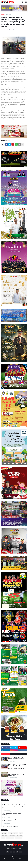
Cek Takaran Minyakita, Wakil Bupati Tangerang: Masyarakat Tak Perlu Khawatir (16, 759)
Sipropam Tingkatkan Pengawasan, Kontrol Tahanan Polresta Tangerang (13, 825)
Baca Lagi (13, 754)
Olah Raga (4, 835)
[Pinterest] (12, 144)
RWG (17, 856)
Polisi (3, 837)
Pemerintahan (12, 835)
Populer (6, 754)
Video (20, 837)
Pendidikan (19, 835)
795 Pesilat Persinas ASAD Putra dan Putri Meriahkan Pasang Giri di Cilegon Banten (17, 774)
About (9, 858)
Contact (15, 858)
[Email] (19, 144)
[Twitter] (9, 144)
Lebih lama (23, 148)
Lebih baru (4, 148)
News (21, 833)
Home (5, 858)
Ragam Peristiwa (10, 837)
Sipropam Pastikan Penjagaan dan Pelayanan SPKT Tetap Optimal (14, 819)
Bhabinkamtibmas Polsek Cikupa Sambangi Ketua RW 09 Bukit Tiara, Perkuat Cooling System (13, 806)
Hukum (10, 833)
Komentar (22, 754)
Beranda (3, 14)
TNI (16, 837)
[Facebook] (6, 144)
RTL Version (21, 858)
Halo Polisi (8, 14)
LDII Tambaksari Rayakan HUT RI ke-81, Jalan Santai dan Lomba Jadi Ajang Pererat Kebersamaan (13, 813)
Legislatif (16, 833)
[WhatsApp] (16, 144)
